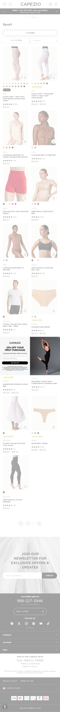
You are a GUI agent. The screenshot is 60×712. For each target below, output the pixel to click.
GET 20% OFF (15, 363)
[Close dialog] (58, 338)
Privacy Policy (17, 370)
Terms (22, 370)
